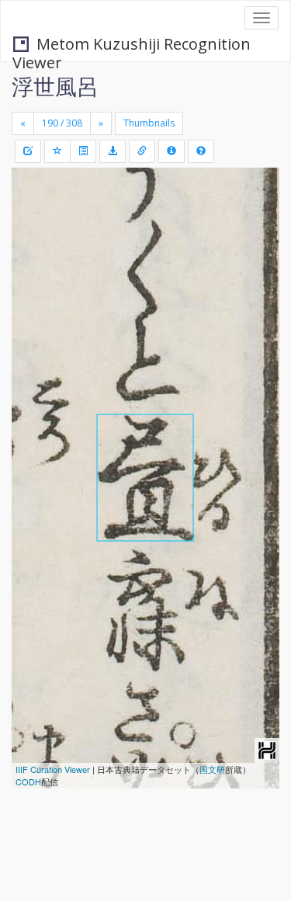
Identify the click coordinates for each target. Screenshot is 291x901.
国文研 (212, 769)
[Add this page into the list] (57, 151)
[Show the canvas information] (142, 151)
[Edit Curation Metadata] (28, 151)
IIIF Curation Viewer (53, 769)
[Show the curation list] (83, 151)
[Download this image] (112, 151)
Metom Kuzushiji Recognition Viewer (131, 45)
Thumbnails (149, 123)
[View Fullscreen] (32, 246)
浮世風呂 (55, 86)
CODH (28, 781)
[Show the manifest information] (171, 151)
